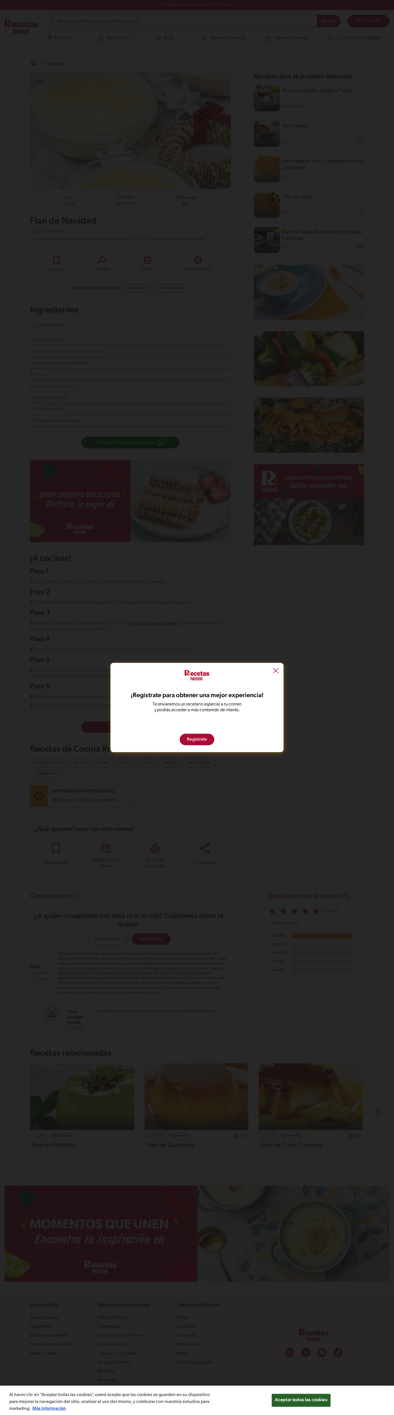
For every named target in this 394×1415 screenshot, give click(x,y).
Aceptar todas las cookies (301, 1400)
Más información (49, 1408)
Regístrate (197, 739)
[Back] (276, 671)
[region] (197, 1400)
